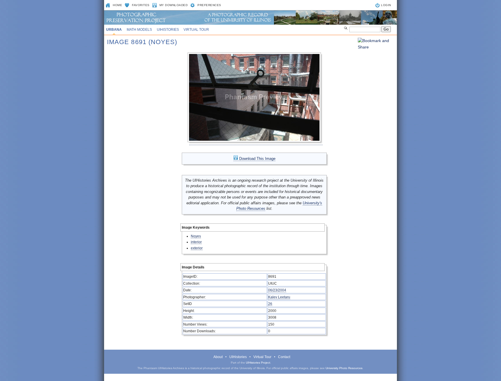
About (218, 357)
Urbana (114, 29)
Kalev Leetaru (279, 297)
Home (117, 5)
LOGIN (386, 5)
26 (270, 304)
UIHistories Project (258, 362)
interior (196, 242)
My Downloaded (173, 5)
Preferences (209, 5)
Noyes (196, 236)
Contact (284, 357)
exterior (197, 248)
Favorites (141, 5)
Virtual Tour (196, 29)
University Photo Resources (344, 368)
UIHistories (168, 29)
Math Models (139, 29)
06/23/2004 (277, 290)
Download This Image (256, 158)
